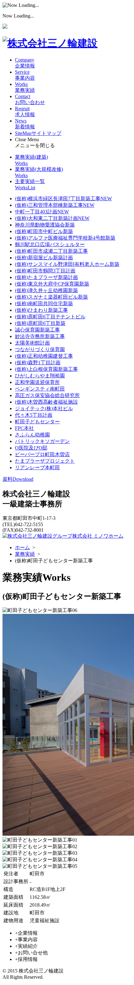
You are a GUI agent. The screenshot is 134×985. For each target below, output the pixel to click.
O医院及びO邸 (31, 447)
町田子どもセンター (37, 421)
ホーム (22, 547)
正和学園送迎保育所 (37, 382)
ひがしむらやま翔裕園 (40, 375)
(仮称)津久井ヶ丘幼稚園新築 (46, 290)
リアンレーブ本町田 (37, 467)
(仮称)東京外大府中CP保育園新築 (52, 283)
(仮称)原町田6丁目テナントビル (50, 316)
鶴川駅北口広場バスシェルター (50, 244)
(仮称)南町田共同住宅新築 (44, 303)
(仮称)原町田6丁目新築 (40, 323)
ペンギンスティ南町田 (40, 388)
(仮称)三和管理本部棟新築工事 (54, 205)
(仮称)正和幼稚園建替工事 (44, 356)
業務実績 (25, 554)
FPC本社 (24, 428)
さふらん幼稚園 (32, 434)
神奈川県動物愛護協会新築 (45, 224)
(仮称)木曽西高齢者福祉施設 (46, 402)
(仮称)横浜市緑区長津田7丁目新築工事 (63, 198)
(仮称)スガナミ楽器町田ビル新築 (51, 297)
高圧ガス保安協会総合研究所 (47, 395)
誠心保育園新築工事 (37, 329)
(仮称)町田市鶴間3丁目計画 (45, 270)
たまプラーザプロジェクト (45, 461)
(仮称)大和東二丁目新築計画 (52, 218)
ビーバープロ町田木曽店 (42, 454)
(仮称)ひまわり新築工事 (41, 310)
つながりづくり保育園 (40, 349)
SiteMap (38, 133)
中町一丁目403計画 (42, 211)
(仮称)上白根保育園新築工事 (46, 369)
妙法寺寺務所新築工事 (40, 336)
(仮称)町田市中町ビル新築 (44, 231)
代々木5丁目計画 (33, 415)
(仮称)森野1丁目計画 (37, 362)
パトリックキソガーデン (42, 441)
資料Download (17, 479)
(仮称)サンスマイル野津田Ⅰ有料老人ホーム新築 (67, 264)
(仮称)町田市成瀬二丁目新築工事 (51, 251)
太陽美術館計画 (32, 343)
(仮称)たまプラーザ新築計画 (46, 277)
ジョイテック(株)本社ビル (44, 408)
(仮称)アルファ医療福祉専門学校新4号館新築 (65, 238)
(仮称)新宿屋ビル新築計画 (44, 257)
